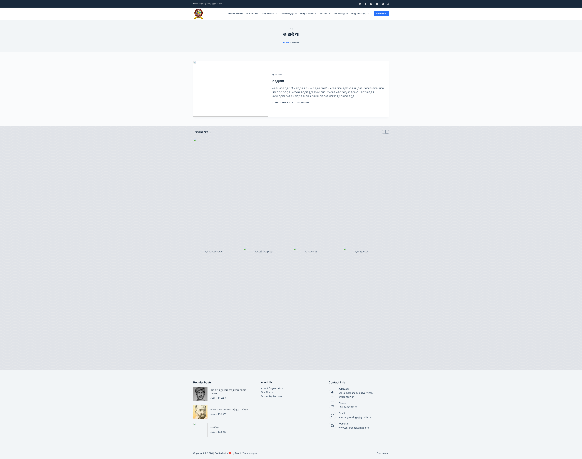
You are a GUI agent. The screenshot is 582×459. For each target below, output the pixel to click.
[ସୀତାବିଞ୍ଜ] (200, 430)
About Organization (272, 388)
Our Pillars (267, 392)
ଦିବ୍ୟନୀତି (278, 81)
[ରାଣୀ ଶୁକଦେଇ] (347, 251)
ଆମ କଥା (323, 13)
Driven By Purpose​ (271, 396)
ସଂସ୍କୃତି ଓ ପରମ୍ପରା (358, 13)
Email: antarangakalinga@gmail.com (207, 4)
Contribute (381, 13)
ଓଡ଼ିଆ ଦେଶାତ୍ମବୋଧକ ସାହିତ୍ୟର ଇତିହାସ (229, 409)
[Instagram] (371, 4)
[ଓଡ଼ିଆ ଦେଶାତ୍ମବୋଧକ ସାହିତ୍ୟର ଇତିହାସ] (200, 412)
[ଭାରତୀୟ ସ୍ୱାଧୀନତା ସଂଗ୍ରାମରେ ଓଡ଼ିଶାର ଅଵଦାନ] (200, 394)
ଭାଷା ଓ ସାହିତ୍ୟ (339, 13)
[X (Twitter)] (383, 4)
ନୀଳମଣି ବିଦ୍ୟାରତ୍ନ (264, 251)
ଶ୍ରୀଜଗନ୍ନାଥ (277, 74)
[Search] (388, 4)
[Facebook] (360, 4)
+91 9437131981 (347, 407)
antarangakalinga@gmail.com (355, 417)
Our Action (252, 13)
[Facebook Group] (365, 4)
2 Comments (303, 102)
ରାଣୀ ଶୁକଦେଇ (361, 251)
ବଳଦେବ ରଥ (311, 251)
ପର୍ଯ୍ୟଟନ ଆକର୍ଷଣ (307, 13)
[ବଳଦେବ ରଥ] (297, 251)
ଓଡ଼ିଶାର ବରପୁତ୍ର (287, 13)
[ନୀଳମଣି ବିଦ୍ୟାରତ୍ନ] (247, 251)
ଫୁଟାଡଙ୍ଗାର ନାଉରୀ (214, 251)
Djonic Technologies (246, 453)
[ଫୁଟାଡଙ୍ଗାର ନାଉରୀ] (197, 251)
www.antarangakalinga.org (353, 427)
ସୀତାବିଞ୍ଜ (215, 427)
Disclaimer (383, 453)
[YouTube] (377, 4)
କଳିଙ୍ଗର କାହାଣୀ (268, 13)
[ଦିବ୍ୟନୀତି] (230, 89)
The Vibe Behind (235, 13)
